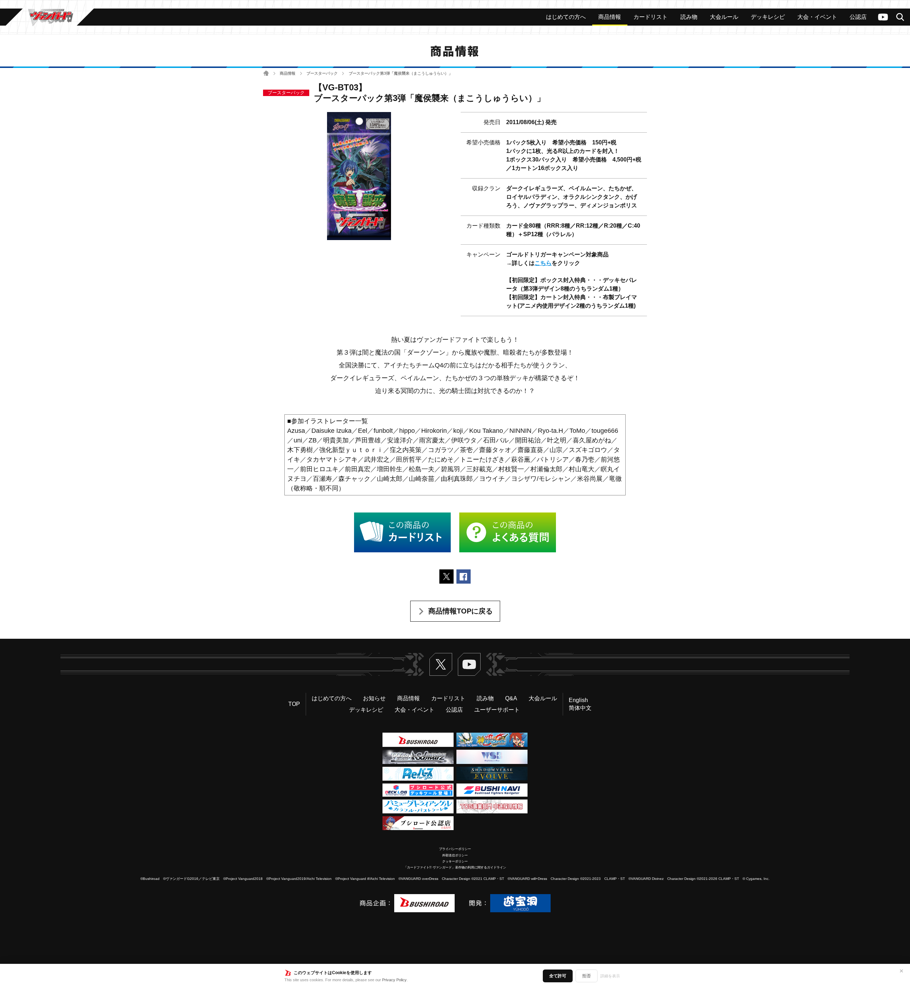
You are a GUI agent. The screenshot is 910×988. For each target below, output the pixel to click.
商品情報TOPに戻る (460, 611)
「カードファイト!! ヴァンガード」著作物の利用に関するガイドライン (455, 867)
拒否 (586, 975)
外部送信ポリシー (455, 855)
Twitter (440, 664)
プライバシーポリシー (455, 849)
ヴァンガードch (883, 17)
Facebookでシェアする (463, 576)
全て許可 (557, 975)
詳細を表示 (610, 976)
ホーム (266, 73)
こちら (543, 263)
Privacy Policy (394, 980)
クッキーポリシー (455, 861)
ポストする (446, 576)
